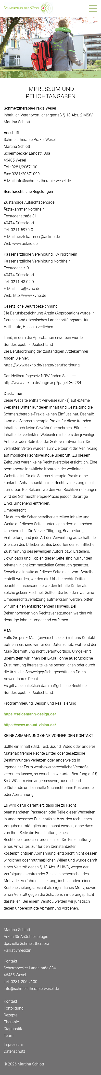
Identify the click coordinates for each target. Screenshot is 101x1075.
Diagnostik (13, 1028)
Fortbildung (14, 1008)
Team (8, 1035)
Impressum (13, 1044)
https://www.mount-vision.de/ (30, 725)
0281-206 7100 (24, 981)
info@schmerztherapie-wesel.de (31, 988)
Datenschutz (14, 1051)
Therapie (11, 1022)
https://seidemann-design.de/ (30, 714)
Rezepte (10, 1015)
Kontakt (10, 1001)
